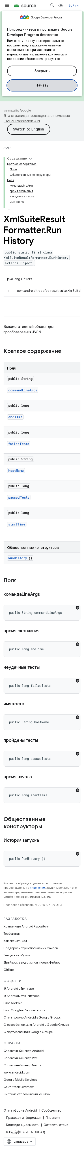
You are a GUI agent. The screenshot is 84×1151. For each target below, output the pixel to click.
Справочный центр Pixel (21, 1058)
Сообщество (51, 1110)
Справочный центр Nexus (22, 1065)
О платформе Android (20, 1110)
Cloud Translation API (22, 121)
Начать (42, 85)
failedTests (18, 444)
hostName (16, 470)
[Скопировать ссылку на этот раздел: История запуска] (44, 840)
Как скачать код (15, 941)
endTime (15, 417)
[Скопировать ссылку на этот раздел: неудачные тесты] (45, 667)
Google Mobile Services (20, 1080)
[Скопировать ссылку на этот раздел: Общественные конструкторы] (46, 827)
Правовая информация (23, 1117)
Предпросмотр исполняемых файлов (31, 948)
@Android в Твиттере (19, 989)
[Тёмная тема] (77, 607)
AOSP (7, 148)
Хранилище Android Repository (26, 926)
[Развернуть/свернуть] (30, 158)
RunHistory (17, 558)
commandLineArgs (22, 390)
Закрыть (42, 71)
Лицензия (53, 1117)
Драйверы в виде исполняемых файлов (32, 962)
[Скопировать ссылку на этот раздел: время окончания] (44, 631)
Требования (12, 934)
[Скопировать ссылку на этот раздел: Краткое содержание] (66, 351)
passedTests (18, 497)
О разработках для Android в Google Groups (36, 1025)
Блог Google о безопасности (24, 1010)
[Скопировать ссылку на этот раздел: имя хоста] (29, 704)
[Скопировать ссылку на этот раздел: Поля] (21, 581)
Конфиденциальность (22, 1125)
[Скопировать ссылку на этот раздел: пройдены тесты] (43, 740)
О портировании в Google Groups (28, 1032)
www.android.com (17, 1072)
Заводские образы (17, 955)
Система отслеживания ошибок (27, 1094)
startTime (16, 524)
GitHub (9, 970)
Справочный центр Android (24, 1051)
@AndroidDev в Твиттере (21, 996)
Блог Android (13, 1003)
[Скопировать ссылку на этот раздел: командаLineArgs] (45, 594)
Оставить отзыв (56, 1125)
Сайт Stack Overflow (19, 1087)
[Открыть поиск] (52, 5)
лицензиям (37, 888)
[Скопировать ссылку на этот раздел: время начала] (37, 777)
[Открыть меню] (7, 5)
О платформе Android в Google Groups (32, 1017)
